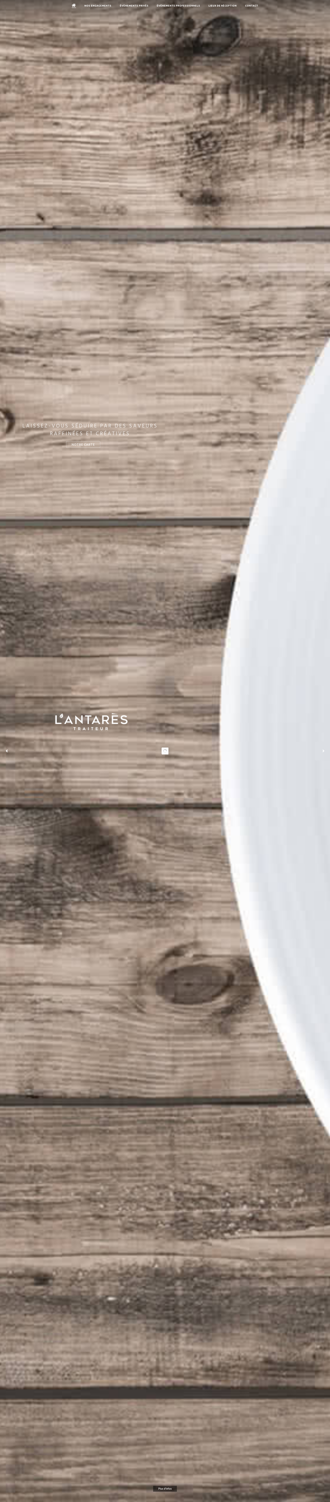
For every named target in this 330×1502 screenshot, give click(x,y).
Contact (251, 5)
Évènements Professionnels (178, 5)
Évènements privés (134, 5)
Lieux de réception (222, 5)
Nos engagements (97, 5)
